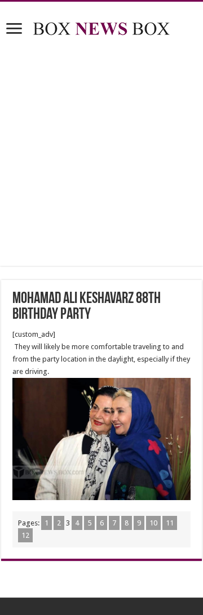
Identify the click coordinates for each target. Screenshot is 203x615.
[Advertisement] (101, 153)
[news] (101, 26)
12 (25, 535)
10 (153, 523)
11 (170, 523)
